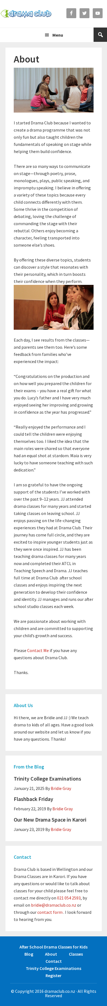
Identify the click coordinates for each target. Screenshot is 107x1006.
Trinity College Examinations (47, 778)
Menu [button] (57, 35)
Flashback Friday (33, 798)
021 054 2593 (69, 898)
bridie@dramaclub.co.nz (53, 905)
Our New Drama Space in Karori (50, 819)
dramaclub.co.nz (59, 991)
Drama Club (26, 14)
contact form (50, 912)
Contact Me (38, 650)
